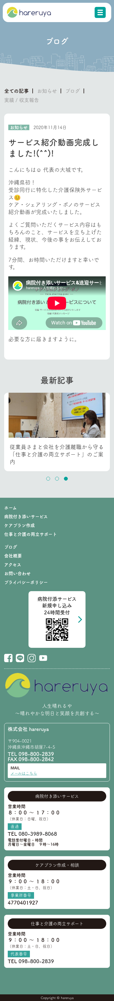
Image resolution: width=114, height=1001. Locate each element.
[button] (48, 479)
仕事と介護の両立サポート (30, 534)
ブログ (72, 90)
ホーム (10, 507)
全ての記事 (16, 90)
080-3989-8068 (38, 833)
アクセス (12, 564)
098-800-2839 (36, 753)
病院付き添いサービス (26, 516)
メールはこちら (24, 773)
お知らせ (47, 90)
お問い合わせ (17, 573)
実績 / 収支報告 (21, 100)
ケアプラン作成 (19, 525)
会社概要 (13, 556)
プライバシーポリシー (26, 582)
